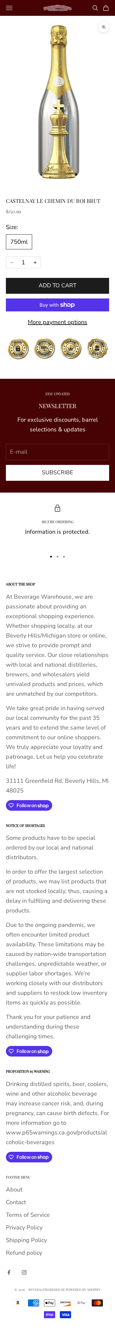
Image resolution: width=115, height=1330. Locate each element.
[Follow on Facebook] (9, 1272)
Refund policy (24, 1253)
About (14, 1190)
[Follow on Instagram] (24, 1272)
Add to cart (57, 285)
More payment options (57, 322)
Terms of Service (28, 1215)
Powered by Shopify (83, 1289)
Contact (16, 1202)
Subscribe (57, 472)
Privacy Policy (24, 1227)
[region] (57, 525)
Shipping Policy (26, 1240)
